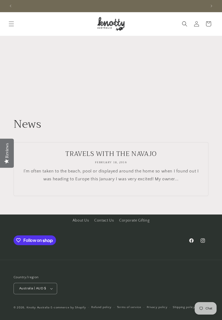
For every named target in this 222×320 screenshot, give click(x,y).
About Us (81, 220)
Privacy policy (157, 307)
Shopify (80, 307)
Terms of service (129, 307)
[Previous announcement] (11, 6)
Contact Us (104, 220)
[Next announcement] (211, 6)
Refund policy (101, 307)
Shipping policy (184, 307)
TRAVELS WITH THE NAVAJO (111, 154)
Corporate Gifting (134, 220)
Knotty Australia (38, 307)
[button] (11, 24)
